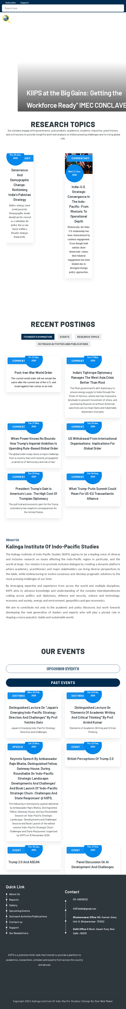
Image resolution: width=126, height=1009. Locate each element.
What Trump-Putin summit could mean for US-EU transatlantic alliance (92, 493)
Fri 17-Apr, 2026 (34, 359)
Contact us (15, 921)
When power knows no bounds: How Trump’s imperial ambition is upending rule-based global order (33, 443)
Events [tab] (64, 336)
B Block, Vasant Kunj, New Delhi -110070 (94, 931)
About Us (14, 894)
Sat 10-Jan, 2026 (92, 425)
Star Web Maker (104, 1001)
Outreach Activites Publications (28, 916)
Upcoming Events (19, 910)
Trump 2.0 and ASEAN (24, 862)
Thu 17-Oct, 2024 (93, 848)
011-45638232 (80, 899)
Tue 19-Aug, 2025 (34, 475)
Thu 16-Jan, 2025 (34, 848)
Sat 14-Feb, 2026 (93, 694)
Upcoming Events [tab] (63, 668)
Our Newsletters (18, 933)
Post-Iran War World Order (33, 372)
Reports (14, 899)
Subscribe (10, 2)
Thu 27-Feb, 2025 (93, 745)
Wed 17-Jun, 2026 (16, 173)
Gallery (13, 905)
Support (25, 2)
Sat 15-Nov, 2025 (34, 745)
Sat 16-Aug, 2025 (93, 475)
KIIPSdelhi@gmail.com (84, 908)
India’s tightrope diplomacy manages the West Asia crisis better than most (92, 377)
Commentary (22, 158)
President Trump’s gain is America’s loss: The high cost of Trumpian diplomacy (33, 493)
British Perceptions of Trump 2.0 (90, 759)
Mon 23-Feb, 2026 (34, 694)
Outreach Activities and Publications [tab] (63, 343)
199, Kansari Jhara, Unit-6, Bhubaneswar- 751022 (95, 919)
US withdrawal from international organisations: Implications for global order (92, 443)
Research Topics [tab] (88, 336)
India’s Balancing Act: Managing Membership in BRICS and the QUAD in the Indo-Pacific (79, 185)
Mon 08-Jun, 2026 (75, 156)
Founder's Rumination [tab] (38, 336)
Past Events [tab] (63, 682)
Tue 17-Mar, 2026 (93, 359)
